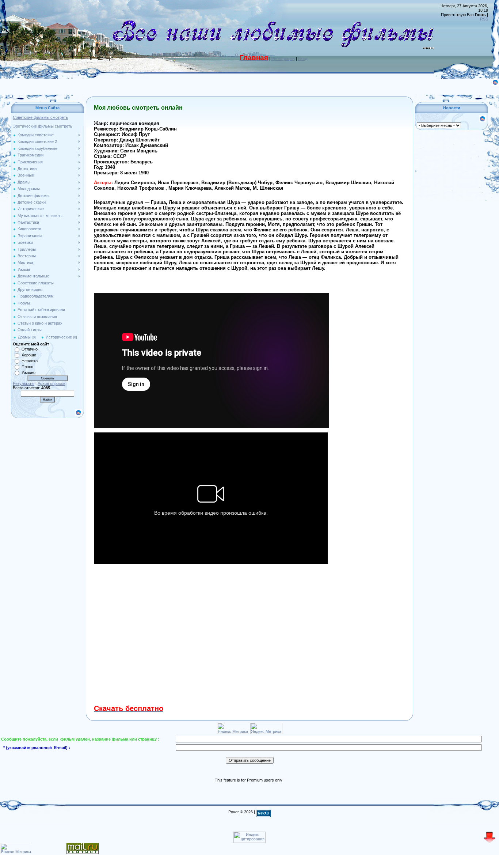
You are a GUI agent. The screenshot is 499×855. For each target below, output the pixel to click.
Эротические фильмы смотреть (42, 126)
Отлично (30, 349)
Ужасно (28, 372)
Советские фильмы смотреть (40, 117)
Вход (302, 58)
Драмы (24, 337)
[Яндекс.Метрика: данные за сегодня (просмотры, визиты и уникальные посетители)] (16, 848)
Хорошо (29, 355)
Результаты (23, 383)
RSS (484, 19)
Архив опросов (51, 383)
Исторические (59, 337)
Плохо (27, 366)
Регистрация (283, 58)
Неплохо (30, 361)
